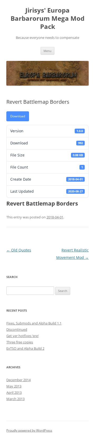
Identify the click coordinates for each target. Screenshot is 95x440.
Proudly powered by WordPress (29, 430)
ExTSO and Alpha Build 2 (25, 348)
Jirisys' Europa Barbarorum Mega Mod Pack (47, 18)
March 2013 (15, 398)
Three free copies (19, 342)
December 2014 (18, 380)
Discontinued (16, 329)
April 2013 (14, 392)
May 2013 (13, 386)
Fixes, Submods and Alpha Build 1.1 (33, 323)
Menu (47, 51)
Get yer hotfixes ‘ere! (22, 335)
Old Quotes (18, 250)
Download (17, 116)
